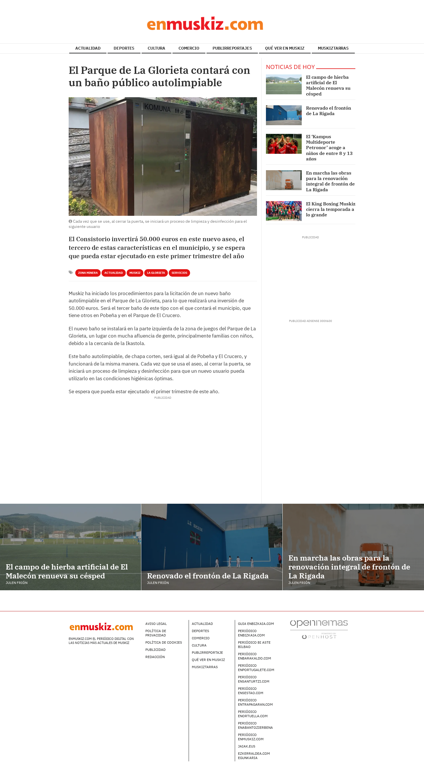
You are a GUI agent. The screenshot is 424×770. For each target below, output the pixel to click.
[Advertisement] (163, 413)
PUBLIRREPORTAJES (232, 48)
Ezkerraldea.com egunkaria (254, 755)
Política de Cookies (163, 642)
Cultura (199, 645)
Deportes (200, 631)
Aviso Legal (156, 623)
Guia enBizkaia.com (256, 623)
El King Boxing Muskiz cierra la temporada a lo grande (330, 209)
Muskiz (135, 273)
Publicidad (155, 649)
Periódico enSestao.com (250, 690)
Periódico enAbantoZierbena (255, 725)
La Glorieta (156, 273)
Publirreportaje (207, 652)
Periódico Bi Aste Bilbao (254, 644)
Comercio (201, 638)
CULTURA (156, 48)
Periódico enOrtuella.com (253, 713)
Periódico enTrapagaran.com (255, 702)
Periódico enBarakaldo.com (254, 656)
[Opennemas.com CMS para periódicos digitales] (319, 629)
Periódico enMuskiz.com (251, 736)
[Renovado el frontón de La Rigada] (284, 115)
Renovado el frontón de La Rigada (328, 110)
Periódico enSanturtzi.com (253, 679)
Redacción (155, 657)
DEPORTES (124, 48)
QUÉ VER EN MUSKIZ (285, 48)
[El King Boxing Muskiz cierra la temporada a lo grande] (284, 211)
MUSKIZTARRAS (333, 48)
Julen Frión (16, 582)
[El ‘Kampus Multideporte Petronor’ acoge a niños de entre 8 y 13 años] (284, 144)
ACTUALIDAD (88, 48)
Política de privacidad (155, 633)
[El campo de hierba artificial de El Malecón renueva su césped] (284, 84)
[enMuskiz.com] (212, 23)
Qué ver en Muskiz (208, 659)
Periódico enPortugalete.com (256, 667)
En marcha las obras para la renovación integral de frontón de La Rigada (330, 181)
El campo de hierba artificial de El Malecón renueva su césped (328, 85)
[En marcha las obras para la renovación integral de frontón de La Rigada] (284, 180)
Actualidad (113, 273)
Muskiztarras (205, 667)
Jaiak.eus (246, 746)
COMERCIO (189, 48)
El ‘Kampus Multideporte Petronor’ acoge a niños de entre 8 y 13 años (329, 148)
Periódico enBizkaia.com (251, 633)
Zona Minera (88, 273)
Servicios (179, 273)
